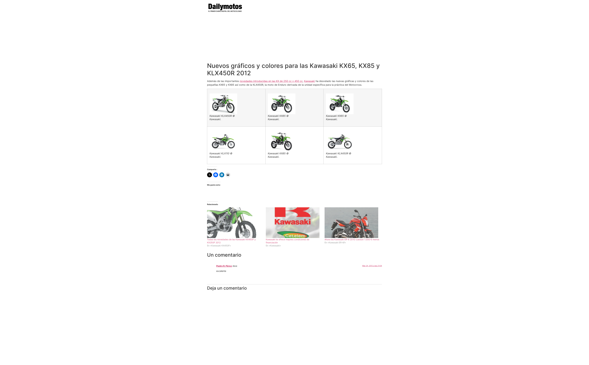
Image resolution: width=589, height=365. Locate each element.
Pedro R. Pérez (224, 266)
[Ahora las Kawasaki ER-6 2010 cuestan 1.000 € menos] (352, 222)
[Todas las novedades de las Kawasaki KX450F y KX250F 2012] (235, 222)
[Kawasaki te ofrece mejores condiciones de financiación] (293, 222)
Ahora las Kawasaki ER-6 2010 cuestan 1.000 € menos (352, 239)
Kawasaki (309, 81)
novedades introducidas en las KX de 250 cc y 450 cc (271, 81)
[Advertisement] (294, 39)
